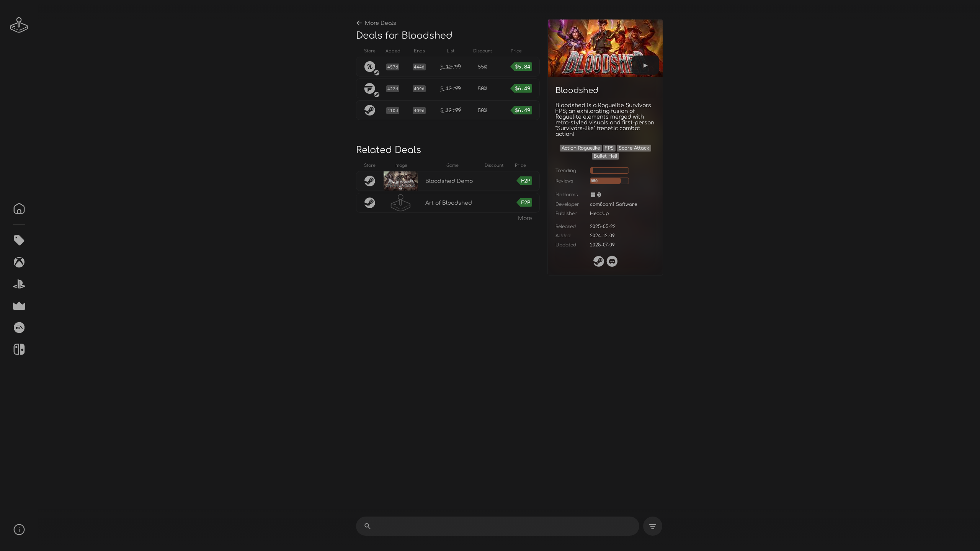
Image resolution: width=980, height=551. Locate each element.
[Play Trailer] (645, 65)
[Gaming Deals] (19, 240)
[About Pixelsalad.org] (19, 529)
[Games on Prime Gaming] (19, 306)
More (525, 218)
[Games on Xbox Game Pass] (19, 262)
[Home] (19, 208)
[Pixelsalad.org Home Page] (19, 24)
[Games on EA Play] (19, 327)
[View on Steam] (599, 261)
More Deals (380, 23)
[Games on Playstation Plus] (19, 284)
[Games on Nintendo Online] (19, 349)
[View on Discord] (612, 261)
